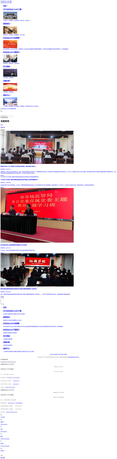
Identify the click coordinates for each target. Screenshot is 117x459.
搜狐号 (56, 354)
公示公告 (22, 34)
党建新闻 (11, 91)
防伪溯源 (11, 106)
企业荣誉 (17, 20)
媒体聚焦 (17, 34)
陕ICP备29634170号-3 (73, 357)
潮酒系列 (21, 49)
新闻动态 (6, 34)
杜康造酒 (11, 20)
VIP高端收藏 (65, 49)
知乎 (59, 354)
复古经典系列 (7, 49)
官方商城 (6, 66)
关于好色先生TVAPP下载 (12, 9)
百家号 (65, 354)
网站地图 (3, 457)
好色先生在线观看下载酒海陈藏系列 (33, 49)
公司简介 (6, 20)
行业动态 (11, 34)
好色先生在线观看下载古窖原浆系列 (52, 49)
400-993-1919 (10, 377)
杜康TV (28, 20)
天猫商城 (11, 77)
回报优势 (11, 63)
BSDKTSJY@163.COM (10, 387)
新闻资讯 (6, 23)
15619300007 (16, 384)
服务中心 (6, 95)
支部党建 (6, 91)
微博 (62, 354)
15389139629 (16, 380)
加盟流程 (6, 63)
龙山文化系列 (15, 49)
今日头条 (52, 354)
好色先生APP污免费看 (11, 38)
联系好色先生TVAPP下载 (32, 106)
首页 (4, 6)
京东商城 (6, 77)
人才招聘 (6, 106)
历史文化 (23, 20)
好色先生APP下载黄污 (11, 52)
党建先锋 (6, 81)
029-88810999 (16, 377)
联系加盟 (17, 63)
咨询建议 (23, 106)
